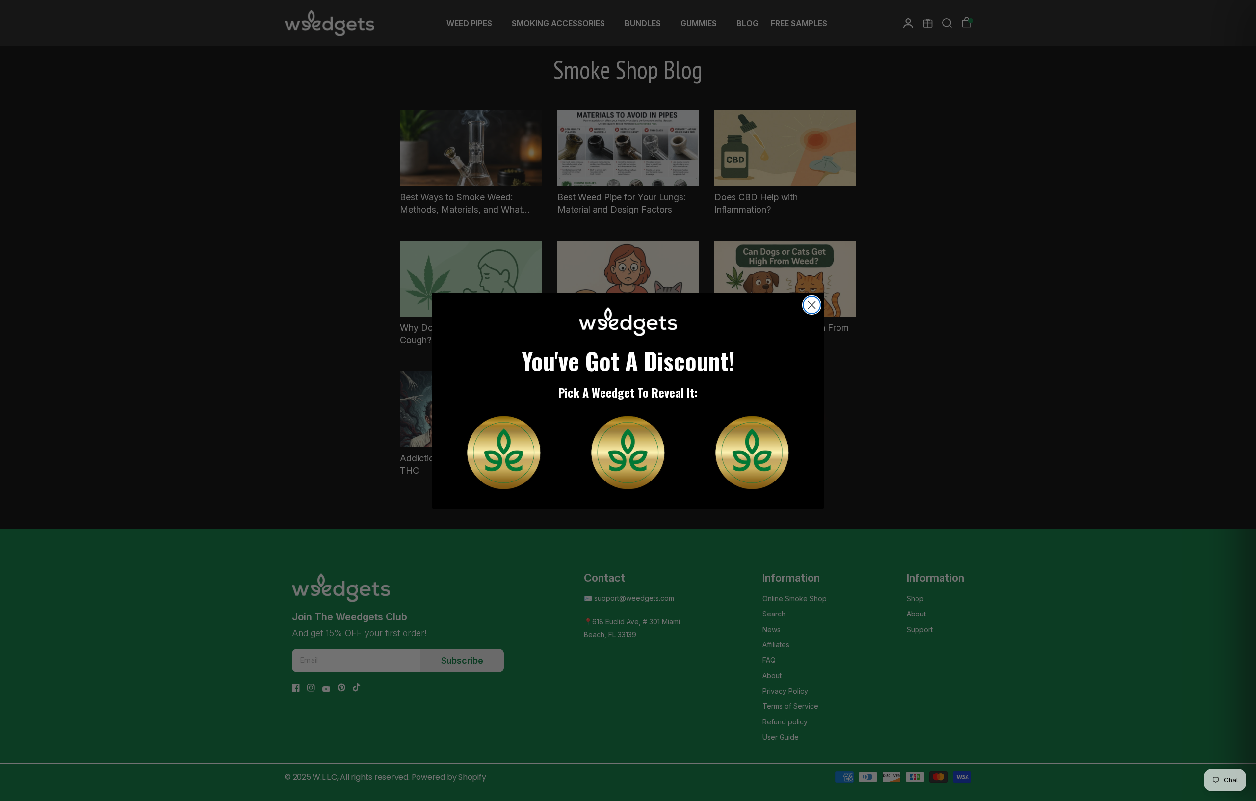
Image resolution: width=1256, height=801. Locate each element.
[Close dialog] (811, 305)
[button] (504, 452)
